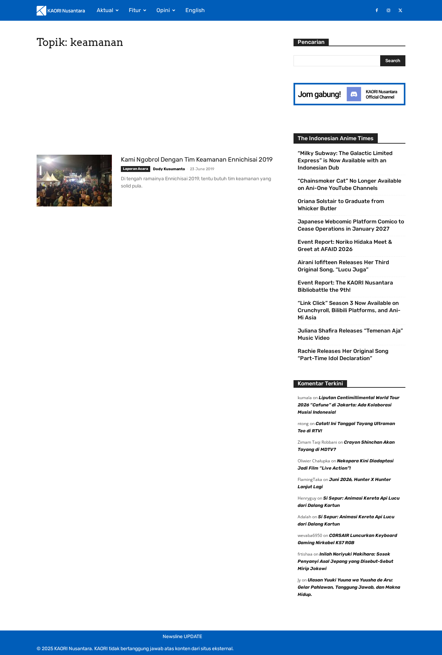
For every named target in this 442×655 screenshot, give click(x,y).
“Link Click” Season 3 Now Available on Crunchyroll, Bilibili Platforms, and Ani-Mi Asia (349, 310)
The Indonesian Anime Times (336, 138)
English (195, 10)
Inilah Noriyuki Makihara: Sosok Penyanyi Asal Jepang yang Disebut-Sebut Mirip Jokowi (345, 561)
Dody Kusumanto (169, 169)
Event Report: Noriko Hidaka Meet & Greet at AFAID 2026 (345, 245)
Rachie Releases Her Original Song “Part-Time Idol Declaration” (343, 355)
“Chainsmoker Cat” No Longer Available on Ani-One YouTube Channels (349, 184)
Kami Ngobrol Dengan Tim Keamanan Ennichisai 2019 (197, 159)
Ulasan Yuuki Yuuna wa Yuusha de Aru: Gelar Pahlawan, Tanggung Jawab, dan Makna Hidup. (349, 587)
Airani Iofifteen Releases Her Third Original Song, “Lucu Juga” (343, 266)
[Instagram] (388, 10)
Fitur (135, 10)
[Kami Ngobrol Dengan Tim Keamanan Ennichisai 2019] (74, 180)
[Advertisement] (157, 103)
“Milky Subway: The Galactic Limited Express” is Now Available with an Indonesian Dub (345, 160)
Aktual (105, 10)
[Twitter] (400, 10)
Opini (163, 10)
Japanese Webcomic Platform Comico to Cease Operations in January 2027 (351, 225)
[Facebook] (377, 10)
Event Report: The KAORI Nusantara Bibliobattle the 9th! (345, 286)
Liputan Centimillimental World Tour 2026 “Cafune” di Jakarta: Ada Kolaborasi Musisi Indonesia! (349, 405)
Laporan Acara (135, 169)
